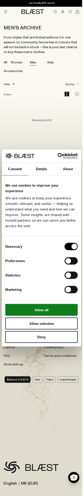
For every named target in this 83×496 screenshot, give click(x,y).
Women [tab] (17, 62)
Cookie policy (53, 347)
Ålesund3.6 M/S (17, 379)
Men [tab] (33, 62)
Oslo (37, 379)
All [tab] (5, 62)
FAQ (7, 356)
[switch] (71, 261)
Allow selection (41, 323)
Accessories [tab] (13, 71)
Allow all (41, 310)
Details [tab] (41, 169)
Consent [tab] (15, 169)
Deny (41, 337)
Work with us (13, 364)
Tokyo (49, 379)
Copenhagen (67, 379)
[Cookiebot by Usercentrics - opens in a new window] (58, 156)
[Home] (32, 11)
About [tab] (68, 169)
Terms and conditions (60, 356)
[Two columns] (67, 94)
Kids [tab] (50, 62)
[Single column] (77, 94)
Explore (9, 347)
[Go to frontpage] (12, 468)
